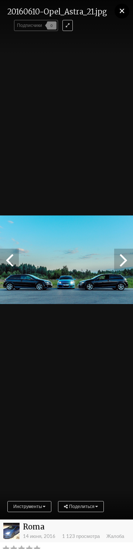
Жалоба (115, 536)
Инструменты (28, 506)
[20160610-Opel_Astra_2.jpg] (123, 260)
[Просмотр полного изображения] (67, 25)
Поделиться (81, 506)
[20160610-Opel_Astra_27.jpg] (9, 260)
